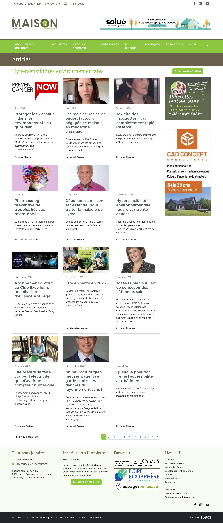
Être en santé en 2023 (85, 283)
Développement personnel (179, 471)
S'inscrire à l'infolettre (188, 71)
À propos (169, 459)
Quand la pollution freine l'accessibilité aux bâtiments (134, 376)
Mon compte (52, 3)
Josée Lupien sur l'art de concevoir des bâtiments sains (136, 287)
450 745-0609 (24, 459)
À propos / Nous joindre (28, 3)
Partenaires (171, 478)
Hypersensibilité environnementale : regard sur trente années (134, 207)
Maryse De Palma (174, 467)
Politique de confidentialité (179, 497)
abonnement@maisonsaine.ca (32, 464)
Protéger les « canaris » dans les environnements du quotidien (34, 120)
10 (151, 436)
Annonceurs (171, 482)
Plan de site (171, 489)
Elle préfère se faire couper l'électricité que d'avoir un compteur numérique (34, 378)
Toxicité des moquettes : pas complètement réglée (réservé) (136, 120)
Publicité (169, 474)
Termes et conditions (176, 493)
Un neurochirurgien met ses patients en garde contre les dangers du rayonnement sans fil (84, 381)
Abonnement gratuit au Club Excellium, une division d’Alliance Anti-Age (34, 289)
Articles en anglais (174, 463)
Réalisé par (194, 517)
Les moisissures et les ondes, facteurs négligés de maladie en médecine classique (85, 123)
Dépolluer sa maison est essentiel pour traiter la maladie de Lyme (84, 207)
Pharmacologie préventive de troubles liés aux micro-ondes (30, 207)
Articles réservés (79, 46)
